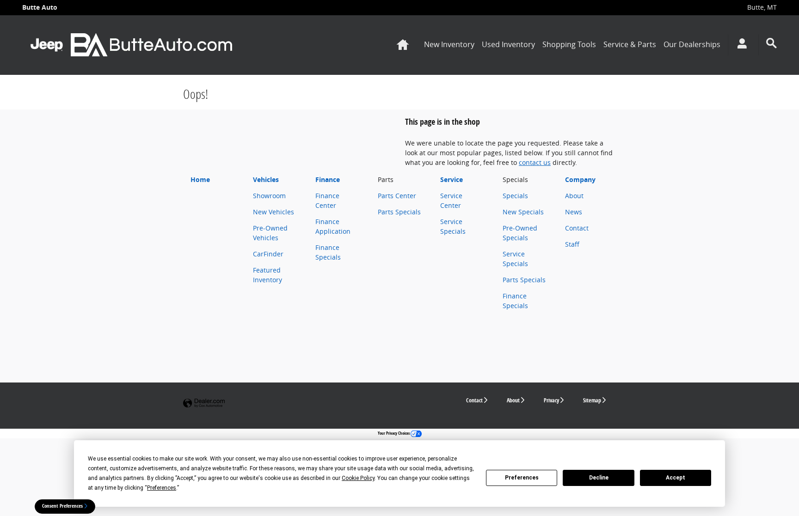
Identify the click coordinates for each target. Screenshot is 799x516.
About (574, 195)
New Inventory (449, 44)
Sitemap (592, 400)
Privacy (551, 400)
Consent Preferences (62, 506)
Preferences (522, 477)
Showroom (269, 195)
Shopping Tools (569, 44)
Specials (515, 195)
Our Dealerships (692, 44)
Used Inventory (508, 44)
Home (200, 179)
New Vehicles (273, 211)
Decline (598, 477)
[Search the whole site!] (771, 43)
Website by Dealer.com (204, 403)
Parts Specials (399, 211)
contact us (535, 162)
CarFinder (268, 253)
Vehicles (266, 179)
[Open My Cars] (739, 44)
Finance (327, 179)
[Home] (46, 44)
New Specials (523, 211)
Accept (675, 477)
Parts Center (397, 195)
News (573, 211)
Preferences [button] (161, 488)
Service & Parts (629, 44)
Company (580, 179)
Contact (577, 228)
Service (451, 179)
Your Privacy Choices (394, 433)
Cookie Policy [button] (358, 478)
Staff (572, 244)
